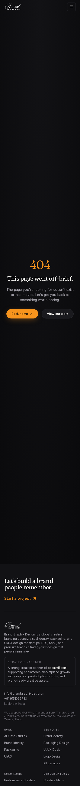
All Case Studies (15, 736)
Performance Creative (19, 780)
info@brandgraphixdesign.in (24, 693)
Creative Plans (54, 780)
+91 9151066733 (15, 698)
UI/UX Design (53, 749)
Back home (20, 314)
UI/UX (8, 756)
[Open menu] (71, 7)
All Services (52, 763)
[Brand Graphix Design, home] (12, 6)
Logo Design (52, 756)
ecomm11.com (57, 667)
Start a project (17, 598)
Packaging (11, 749)
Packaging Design (56, 743)
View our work (57, 314)
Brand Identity (14, 743)
